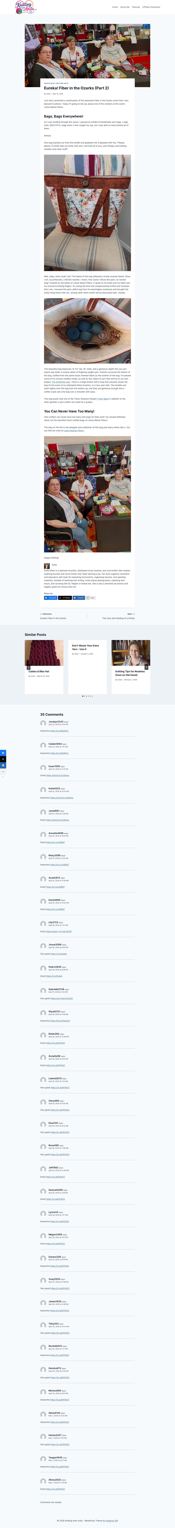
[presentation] (44, 653)
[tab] (82, 696)
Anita (48, 94)
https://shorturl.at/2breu (57, 775)
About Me (125, 7)
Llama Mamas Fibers (74, 430)
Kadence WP (112, 1521)
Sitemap (136, 7)
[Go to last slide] (28, 667)
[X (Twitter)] (3, 759)
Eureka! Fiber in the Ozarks (53, 616)
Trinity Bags (103, 399)
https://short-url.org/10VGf (59, 931)
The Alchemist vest (61, 382)
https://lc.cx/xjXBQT (55, 842)
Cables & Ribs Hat (39, 671)
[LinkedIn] (3, 765)
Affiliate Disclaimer (151, 7)
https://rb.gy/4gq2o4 (60, 1021)
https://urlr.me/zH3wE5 (62, 998)
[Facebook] (3, 753)
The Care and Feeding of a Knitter (118, 616)
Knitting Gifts (62, 83)
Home (115, 7)
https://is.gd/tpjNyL (59, 731)
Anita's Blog (49, 83)
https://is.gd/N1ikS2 (55, 1043)
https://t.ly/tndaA (59, 954)
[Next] (146, 667)
